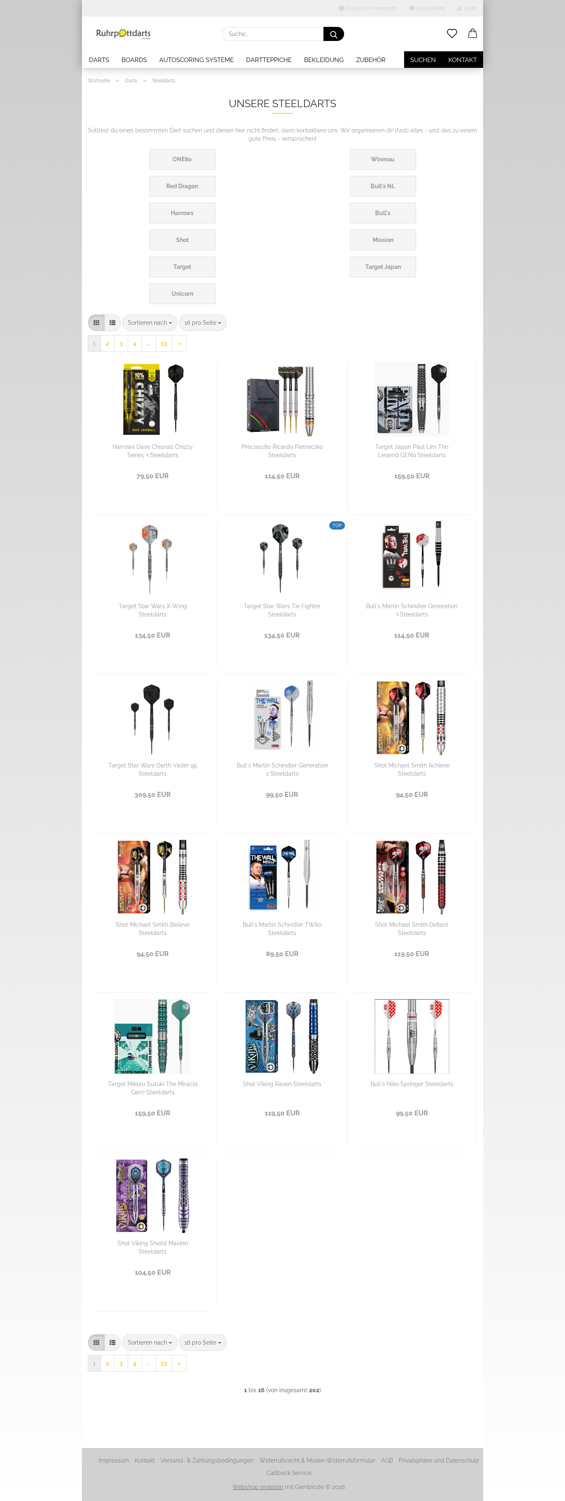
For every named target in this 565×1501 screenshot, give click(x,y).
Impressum (114, 1460)
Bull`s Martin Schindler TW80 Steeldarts (282, 928)
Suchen (423, 60)
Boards (134, 60)
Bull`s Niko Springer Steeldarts (412, 1084)
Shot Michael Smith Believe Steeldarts (152, 928)
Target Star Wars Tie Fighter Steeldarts (282, 609)
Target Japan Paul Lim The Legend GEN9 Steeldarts (411, 450)
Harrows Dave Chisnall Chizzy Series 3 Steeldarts (153, 450)
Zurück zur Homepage (370, 8)
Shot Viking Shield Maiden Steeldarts (152, 1247)
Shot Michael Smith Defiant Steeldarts (411, 928)
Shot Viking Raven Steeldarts (282, 1084)
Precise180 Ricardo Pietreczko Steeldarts (282, 450)
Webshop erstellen (257, 1487)
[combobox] (149, 322)
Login (469, 8)
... (149, 343)
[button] (472, 34)
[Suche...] (333, 34)
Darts (99, 60)
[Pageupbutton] (542, 1489)
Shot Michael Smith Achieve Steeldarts (412, 769)
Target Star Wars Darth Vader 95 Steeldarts (152, 769)
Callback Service (288, 1473)
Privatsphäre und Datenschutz (439, 1460)
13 (164, 343)
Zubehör (370, 60)
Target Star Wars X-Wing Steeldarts (153, 609)
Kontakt (462, 60)
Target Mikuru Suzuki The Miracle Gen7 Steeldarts (153, 1087)
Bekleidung (324, 60)
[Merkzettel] (452, 34)
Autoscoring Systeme (196, 60)
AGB (387, 1460)
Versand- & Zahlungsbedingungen (207, 1460)
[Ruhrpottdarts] (123, 34)
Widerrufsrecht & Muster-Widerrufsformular (317, 1460)
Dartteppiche (269, 60)
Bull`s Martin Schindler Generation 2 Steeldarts (282, 769)
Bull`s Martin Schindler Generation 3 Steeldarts (411, 609)
